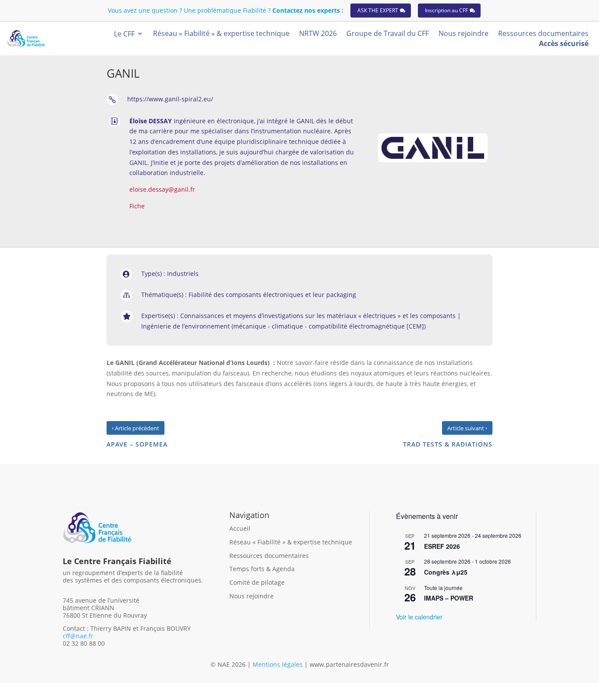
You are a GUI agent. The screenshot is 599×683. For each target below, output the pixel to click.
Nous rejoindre (251, 596)
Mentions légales (278, 664)
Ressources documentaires (269, 555)
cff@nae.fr (78, 636)
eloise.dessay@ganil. (159, 189)
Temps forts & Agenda (262, 569)
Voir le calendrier (419, 616)
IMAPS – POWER (448, 598)
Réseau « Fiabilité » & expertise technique (290, 542)
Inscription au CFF (446, 10)
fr (192, 189)
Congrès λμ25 (445, 572)
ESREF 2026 (442, 546)
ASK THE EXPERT (377, 10)
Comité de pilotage (257, 582)
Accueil (239, 528)
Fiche (137, 206)
